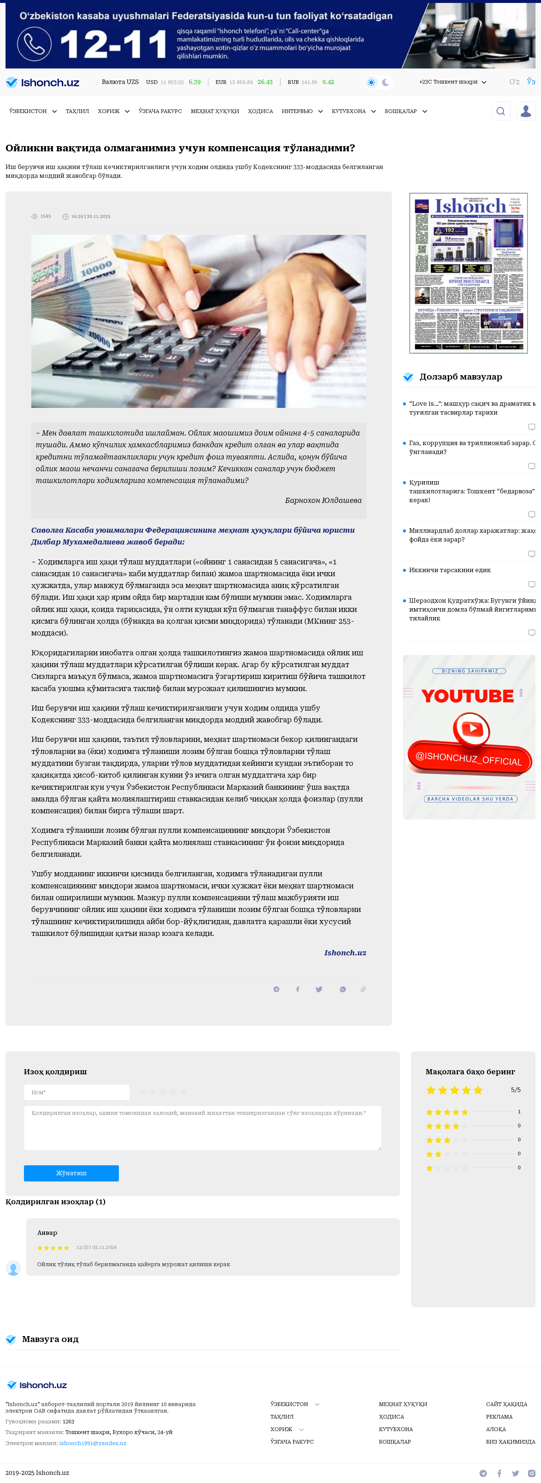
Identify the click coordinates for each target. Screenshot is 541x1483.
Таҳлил (77, 111)
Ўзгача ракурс (160, 111)
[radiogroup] (163, 1091)
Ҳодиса (260, 111)
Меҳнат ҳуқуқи (215, 111)
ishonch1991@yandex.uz (92, 1443)
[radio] (142, 1091)
